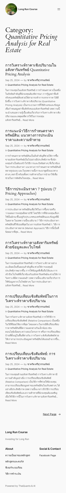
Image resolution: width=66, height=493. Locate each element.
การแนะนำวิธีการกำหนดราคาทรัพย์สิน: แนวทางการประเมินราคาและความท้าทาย (29, 135)
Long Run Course (27, 9)
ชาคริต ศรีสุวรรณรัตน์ (38, 80)
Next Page (52, 414)
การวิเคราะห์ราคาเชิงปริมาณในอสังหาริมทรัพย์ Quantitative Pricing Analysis (30, 69)
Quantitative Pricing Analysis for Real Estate (30, 84)
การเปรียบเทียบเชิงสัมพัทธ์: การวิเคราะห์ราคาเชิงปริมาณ (30, 356)
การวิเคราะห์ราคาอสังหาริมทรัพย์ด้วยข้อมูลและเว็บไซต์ (31, 245)
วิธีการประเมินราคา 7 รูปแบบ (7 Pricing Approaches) (30, 191)
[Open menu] (59, 9)
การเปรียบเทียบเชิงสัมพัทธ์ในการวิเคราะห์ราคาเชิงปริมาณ (31, 298)
